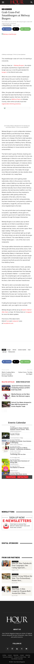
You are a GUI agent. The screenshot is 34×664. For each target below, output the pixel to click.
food (7, 321)
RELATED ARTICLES (8, 382)
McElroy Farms (16, 99)
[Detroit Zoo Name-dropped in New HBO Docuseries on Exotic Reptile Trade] (6, 404)
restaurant (15, 321)
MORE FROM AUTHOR (23, 382)
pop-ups (5, 351)
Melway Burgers (19, 65)
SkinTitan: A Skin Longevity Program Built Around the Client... (21, 591)
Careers (10, 655)
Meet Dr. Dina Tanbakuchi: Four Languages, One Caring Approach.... (22, 565)
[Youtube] (26, 649)
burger (9, 349)
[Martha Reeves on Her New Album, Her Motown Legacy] (6, 396)
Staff (29, 657)
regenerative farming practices (11, 104)
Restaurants (11, 351)
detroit (14, 349)
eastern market (22, 349)
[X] (21, 649)
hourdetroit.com (8, 323)
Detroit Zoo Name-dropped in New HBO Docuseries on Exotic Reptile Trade (21, 404)
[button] (3, 2)
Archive (4, 655)
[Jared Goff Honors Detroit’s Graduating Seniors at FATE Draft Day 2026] (6, 388)
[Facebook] (7, 649)
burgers (4, 72)
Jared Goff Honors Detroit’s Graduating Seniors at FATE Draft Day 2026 (20, 388)
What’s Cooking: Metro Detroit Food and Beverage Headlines (8, 374)
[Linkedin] (17, 649)
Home (3, 6)
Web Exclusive (8, 9)
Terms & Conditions (8, 657)
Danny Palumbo (7, 25)
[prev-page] (3, 411)
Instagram (29, 312)
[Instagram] (12, 648)
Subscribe (15, 655)
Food (7, 6)
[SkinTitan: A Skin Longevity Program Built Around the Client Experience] (6, 589)
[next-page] (6, 411)
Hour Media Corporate (17, 659)
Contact (22, 655)
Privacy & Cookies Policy (20, 657)
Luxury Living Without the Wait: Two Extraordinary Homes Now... (22, 578)
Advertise (27, 655)
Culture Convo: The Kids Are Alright (25, 373)
